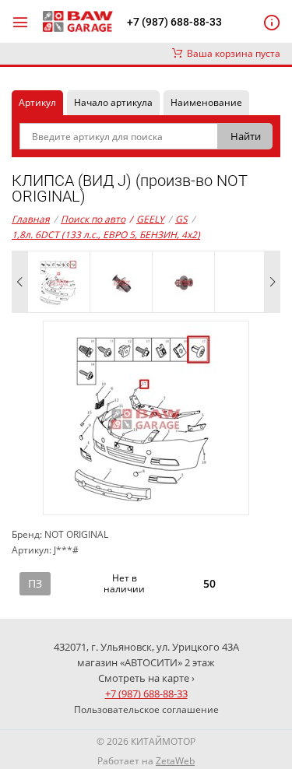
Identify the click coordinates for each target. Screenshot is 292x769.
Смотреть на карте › (146, 678)
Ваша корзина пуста (231, 53)
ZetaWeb (175, 760)
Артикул (37, 102)
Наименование (206, 102)
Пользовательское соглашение (146, 709)
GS (181, 219)
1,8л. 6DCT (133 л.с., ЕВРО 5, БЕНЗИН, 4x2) (106, 234)
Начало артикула (113, 102)
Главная (31, 219)
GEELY (146, 219)
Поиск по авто (93, 219)
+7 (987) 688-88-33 (174, 22)
